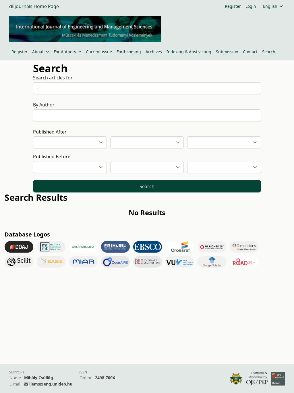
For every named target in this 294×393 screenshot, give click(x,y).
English (270, 6)
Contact (250, 51)
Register (233, 6)
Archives (154, 51)
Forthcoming (129, 51)
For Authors (65, 51)
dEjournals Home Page (34, 6)
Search (268, 51)
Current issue (99, 51)
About (38, 51)
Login (250, 6)
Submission (227, 51)
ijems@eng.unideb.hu (50, 384)
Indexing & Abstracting (189, 51)
